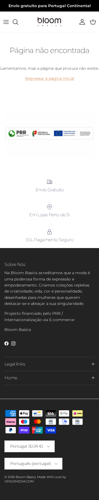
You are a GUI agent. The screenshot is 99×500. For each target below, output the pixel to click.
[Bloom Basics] (49, 21)
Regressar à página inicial (49, 78)
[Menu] (6, 22)
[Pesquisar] (18, 22)
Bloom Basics (26, 477)
